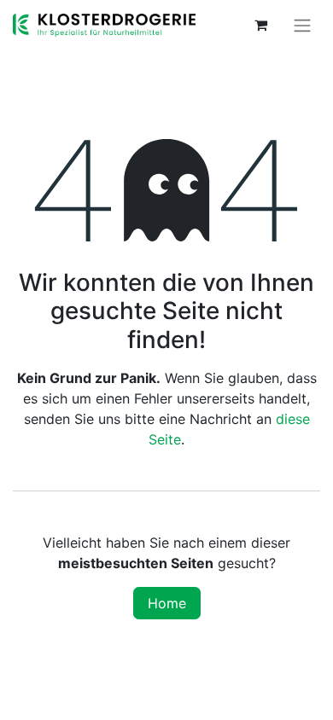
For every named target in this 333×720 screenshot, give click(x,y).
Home (167, 603)
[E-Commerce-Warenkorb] (260, 25)
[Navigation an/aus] (302, 25)
